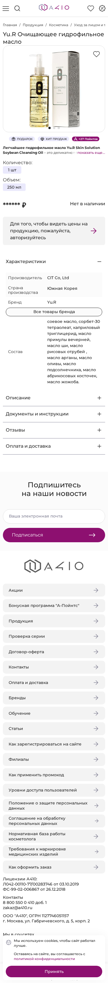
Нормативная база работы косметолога (37, 836)
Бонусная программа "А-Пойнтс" (44, 605)
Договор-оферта (26, 651)
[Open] (98, 82)
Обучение (20, 713)
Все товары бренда (54, 311)
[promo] (102, 8)
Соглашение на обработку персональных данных (37, 821)
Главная (10, 25)
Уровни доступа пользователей (43, 790)
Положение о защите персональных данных (48, 805)
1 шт (12, 170)
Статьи (16, 728)
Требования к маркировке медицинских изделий (37, 851)
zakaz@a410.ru (17, 907)
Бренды (17, 697)
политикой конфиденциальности (44, 959)
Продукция (33, 25)
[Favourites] (90, 8)
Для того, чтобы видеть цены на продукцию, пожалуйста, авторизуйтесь (49, 230)
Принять (54, 971)
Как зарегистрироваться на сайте (45, 744)
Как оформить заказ (30, 867)
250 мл (14, 187)
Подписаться (27, 535)
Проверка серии (27, 636)
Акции (16, 590)
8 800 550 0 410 (18, 902)
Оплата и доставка (28, 682)
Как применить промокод (36, 774)
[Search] (17, 8)
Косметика (58, 25)
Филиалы (19, 759)
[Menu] (6, 8)
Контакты (19, 667)
